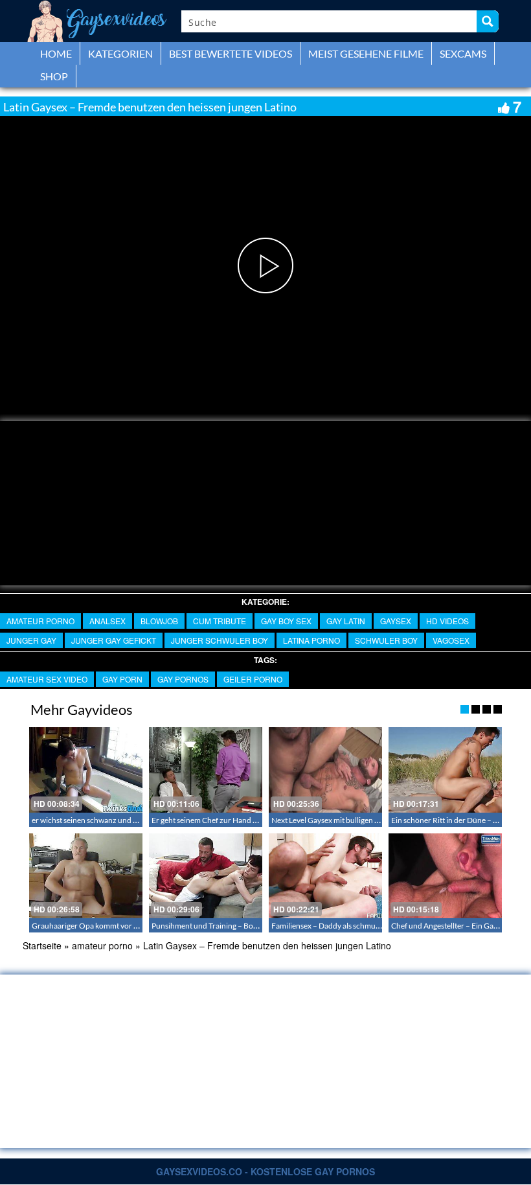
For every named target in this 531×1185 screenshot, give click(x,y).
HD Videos (447, 620)
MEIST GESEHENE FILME (366, 53)
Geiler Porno (252, 678)
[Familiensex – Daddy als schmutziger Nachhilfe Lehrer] (325, 875)
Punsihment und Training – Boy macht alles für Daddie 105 (250, 926)
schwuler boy (386, 640)
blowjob (159, 620)
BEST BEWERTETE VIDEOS (230, 53)
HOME (56, 53)
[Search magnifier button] (488, 21)
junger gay (31, 640)
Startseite (42, 945)
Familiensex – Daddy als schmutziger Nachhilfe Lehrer (362, 926)
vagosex (451, 640)
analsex (107, 620)
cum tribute (219, 620)
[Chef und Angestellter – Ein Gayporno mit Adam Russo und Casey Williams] (445, 875)
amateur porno (40, 620)
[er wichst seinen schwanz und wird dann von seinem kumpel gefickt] (85, 769)
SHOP (54, 76)
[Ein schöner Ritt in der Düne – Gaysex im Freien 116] (445, 769)
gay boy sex (286, 620)
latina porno (311, 640)
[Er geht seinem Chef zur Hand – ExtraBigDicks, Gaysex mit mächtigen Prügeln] (205, 769)
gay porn (122, 678)
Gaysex (395, 620)
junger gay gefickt (113, 640)
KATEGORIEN (120, 53)
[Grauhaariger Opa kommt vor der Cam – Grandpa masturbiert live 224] (85, 875)
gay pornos (183, 678)
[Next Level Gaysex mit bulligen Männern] (325, 769)
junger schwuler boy (219, 640)
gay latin (345, 620)
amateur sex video (46, 678)
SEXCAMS (463, 53)
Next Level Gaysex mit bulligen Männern (338, 820)
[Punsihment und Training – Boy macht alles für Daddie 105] (205, 875)
